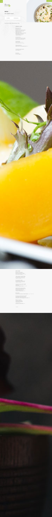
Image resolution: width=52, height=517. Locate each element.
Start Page (9, 23)
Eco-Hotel (8, 18)
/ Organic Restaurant (14, 23)
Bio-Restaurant (16, 18)
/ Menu (18, 23)
